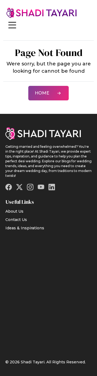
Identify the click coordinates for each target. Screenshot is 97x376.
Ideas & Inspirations (24, 228)
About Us (14, 211)
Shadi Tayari (32, 362)
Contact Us (16, 219)
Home (42, 93)
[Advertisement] (48, 291)
